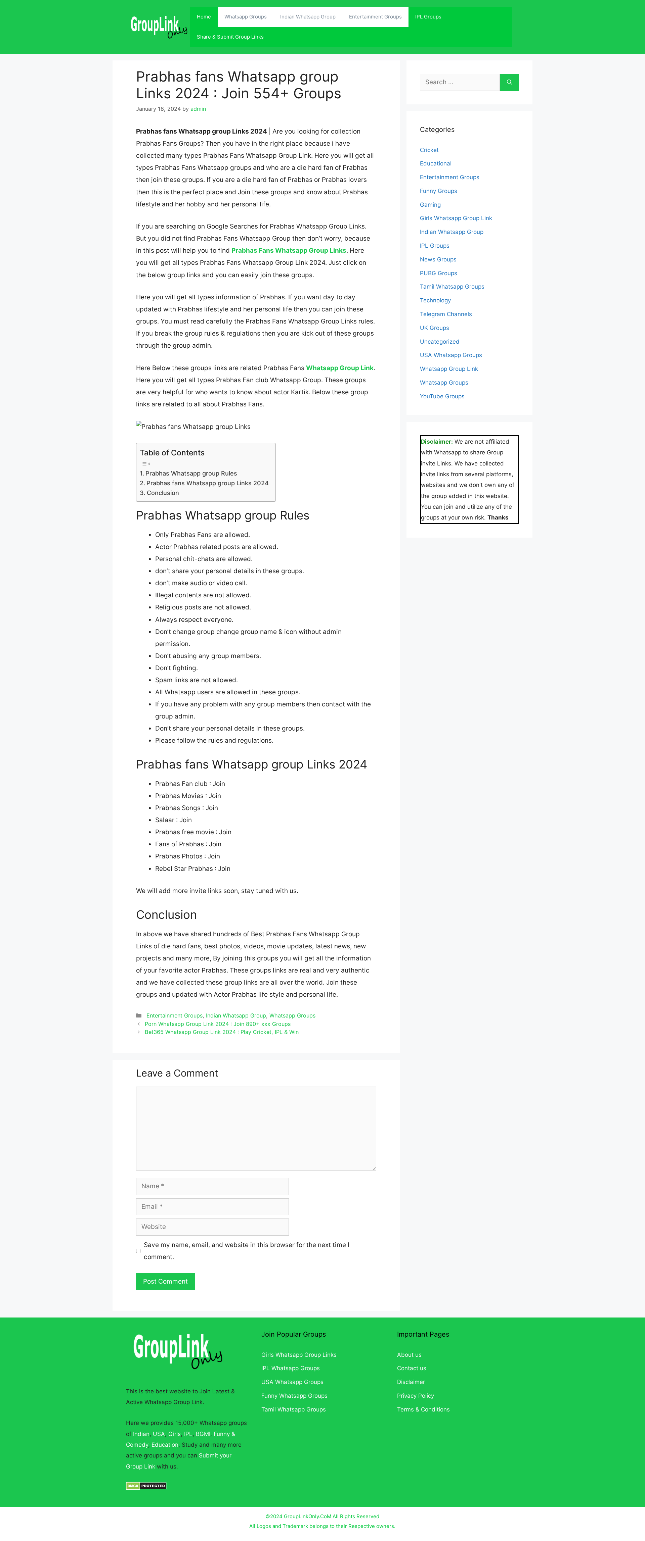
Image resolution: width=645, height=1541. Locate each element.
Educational (436, 163)
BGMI (203, 1434)
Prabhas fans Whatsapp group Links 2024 (207, 483)
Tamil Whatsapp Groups (452, 286)
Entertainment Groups (375, 16)
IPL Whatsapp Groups (290, 1368)
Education (165, 1444)
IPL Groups (428, 16)
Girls (174, 1434)
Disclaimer (411, 1382)
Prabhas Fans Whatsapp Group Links (288, 250)
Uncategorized (440, 341)
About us (409, 1354)
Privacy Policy (415, 1395)
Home (204, 16)
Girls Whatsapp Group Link (456, 218)
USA (159, 1434)
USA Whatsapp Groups (451, 355)
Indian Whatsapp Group (308, 16)
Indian (141, 1434)
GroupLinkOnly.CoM (307, 1516)
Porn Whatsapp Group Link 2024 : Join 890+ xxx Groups (218, 1024)
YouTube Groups (442, 396)
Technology (435, 300)
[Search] (509, 82)
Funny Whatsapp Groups (294, 1395)
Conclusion (163, 492)
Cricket (429, 150)
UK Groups (434, 328)
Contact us (411, 1368)
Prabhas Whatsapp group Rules (191, 473)
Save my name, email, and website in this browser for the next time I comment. (246, 1251)
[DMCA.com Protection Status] (146, 1488)
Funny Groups (438, 191)
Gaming (430, 204)
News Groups (438, 259)
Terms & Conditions (423, 1409)
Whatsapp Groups (245, 16)
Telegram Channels (446, 314)
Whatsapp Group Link (340, 368)
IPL (188, 1434)
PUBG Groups (438, 273)
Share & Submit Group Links (230, 37)
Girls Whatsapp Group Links (299, 1354)
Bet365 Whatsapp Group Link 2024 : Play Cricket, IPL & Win (222, 1032)
